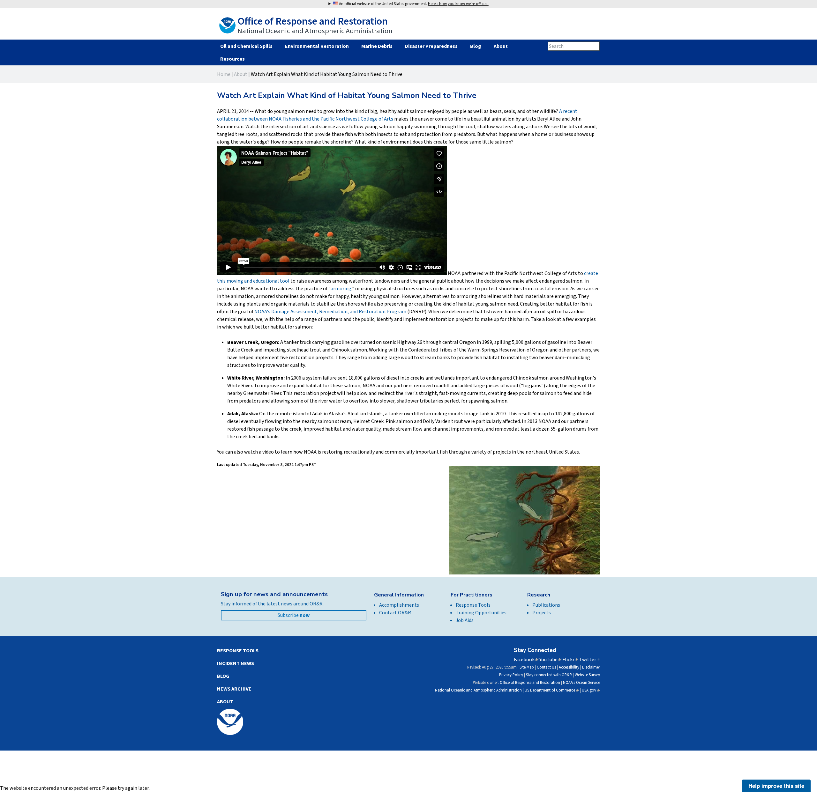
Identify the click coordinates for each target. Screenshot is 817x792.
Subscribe (294, 615)
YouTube (550, 659)
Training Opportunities (481, 612)
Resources (232, 59)
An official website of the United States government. (413, 4)
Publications (546, 605)
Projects (541, 612)
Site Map (527, 667)
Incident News (235, 663)
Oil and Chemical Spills (246, 46)
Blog (475, 46)
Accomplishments (399, 605)
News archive (234, 688)
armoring (341, 288)
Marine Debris (377, 46)
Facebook (526, 659)
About (500, 46)
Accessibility (569, 667)
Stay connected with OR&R (549, 675)
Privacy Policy (511, 675)
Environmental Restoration (317, 46)
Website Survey (587, 675)
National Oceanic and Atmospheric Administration (478, 690)
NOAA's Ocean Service (581, 682)
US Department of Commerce (552, 690)
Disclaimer (591, 667)
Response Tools (473, 605)
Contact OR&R (395, 612)
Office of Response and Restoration (530, 682)
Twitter (589, 659)
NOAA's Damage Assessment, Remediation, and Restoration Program (330, 311)
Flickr (570, 659)
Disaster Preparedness (431, 46)
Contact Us (546, 667)
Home (223, 74)
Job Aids (465, 620)
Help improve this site (776, 785)
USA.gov (591, 690)
